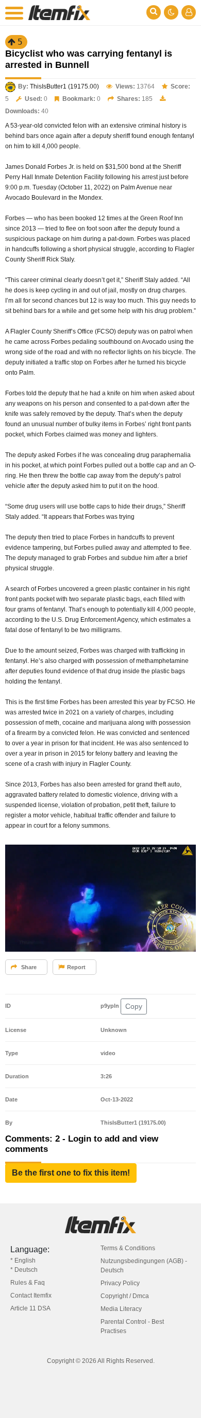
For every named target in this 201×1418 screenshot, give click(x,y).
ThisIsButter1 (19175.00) (64, 86)
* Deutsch (24, 1269)
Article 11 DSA (30, 1308)
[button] (71, 1173)
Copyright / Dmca (124, 1296)
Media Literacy (121, 1308)
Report (76, 967)
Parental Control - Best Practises (132, 1326)
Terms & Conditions (127, 1248)
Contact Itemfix (31, 1295)
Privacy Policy (120, 1283)
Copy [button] (133, 1006)
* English (23, 1260)
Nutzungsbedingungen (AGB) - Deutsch (143, 1265)
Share (28, 967)
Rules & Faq (27, 1282)
